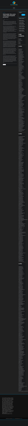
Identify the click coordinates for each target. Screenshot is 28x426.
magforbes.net (20, 69)
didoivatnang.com (21, 334)
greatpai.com (20, 321)
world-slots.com (20, 149)
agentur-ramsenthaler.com (22, 205)
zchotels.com (20, 364)
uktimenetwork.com (21, 267)
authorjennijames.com (21, 314)
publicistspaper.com (21, 378)
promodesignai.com (21, 377)
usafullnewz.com (20, 266)
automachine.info (21, 199)
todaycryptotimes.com (21, 368)
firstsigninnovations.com (21, 57)
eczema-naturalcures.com (22, 311)
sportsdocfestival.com (21, 259)
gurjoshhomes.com (21, 295)
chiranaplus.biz (20, 110)
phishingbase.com (21, 253)
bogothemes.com (21, 292)
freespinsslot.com (21, 167)
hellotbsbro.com (20, 182)
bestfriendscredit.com (21, 309)
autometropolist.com (21, 330)
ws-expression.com (21, 363)
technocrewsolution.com (21, 67)
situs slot (9, 401)
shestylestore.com (21, 260)
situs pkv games (20, 40)
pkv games (4, 64)
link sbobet (12, 399)
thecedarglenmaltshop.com (22, 136)
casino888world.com (21, 229)
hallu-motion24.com (21, 114)
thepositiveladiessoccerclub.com (22, 318)
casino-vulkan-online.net (21, 118)
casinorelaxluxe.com (21, 240)
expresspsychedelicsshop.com (22, 339)
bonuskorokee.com (21, 238)
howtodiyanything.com (21, 351)
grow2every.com (20, 345)
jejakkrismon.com (21, 85)
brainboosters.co (20, 274)
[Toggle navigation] (14, 8)
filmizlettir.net (20, 50)
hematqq (6, 409)
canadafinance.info (21, 105)
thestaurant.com (20, 234)
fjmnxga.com (20, 99)
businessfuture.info (21, 144)
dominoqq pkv (9, 409)
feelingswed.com (20, 341)
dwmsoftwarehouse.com (21, 336)
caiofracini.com (20, 184)
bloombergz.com (20, 75)
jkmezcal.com (20, 231)
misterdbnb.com (20, 230)
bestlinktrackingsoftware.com (22, 235)
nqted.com (20, 359)
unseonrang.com (20, 186)
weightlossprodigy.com (21, 162)
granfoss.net (20, 116)
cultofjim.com (20, 280)
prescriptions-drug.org (21, 66)
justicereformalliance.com (22, 289)
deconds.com (20, 389)
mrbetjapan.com (20, 91)
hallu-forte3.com (20, 113)
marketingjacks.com (21, 124)
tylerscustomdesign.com (21, 61)
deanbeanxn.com (21, 147)
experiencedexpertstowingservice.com (23, 219)
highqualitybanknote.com (21, 348)
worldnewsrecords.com (21, 216)
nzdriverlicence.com (21, 360)
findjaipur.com (20, 279)
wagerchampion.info (21, 201)
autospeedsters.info (21, 200)
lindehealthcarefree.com (21, 139)
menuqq (11, 408)
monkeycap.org (20, 70)
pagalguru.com (20, 361)
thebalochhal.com (21, 271)
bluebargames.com (21, 55)
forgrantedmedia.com (21, 59)
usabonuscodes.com (21, 369)
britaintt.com (20, 388)
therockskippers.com (21, 115)
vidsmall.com (20, 214)
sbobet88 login (4, 408)
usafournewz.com (21, 270)
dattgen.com (20, 333)
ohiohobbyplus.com (21, 291)
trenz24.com (20, 81)
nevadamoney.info (21, 106)
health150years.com (21, 65)
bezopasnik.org (20, 98)
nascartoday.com (21, 358)
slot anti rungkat (6, 401)
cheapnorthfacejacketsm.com (22, 294)
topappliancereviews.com (21, 125)
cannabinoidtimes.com (21, 169)
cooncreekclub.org (21, 52)
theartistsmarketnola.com (21, 109)
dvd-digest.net (20, 108)
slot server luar (8, 399)
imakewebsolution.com (21, 150)
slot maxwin (8, 400)
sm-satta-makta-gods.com (22, 370)
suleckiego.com (20, 131)
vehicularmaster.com (21, 272)
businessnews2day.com (21, 215)
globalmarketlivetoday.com (22, 343)
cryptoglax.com (20, 290)
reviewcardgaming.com (21, 218)
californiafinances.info (21, 104)
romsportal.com (20, 258)
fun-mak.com (20, 228)
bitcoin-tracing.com (21, 384)
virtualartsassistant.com (21, 224)
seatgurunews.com (21, 304)
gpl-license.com (20, 344)
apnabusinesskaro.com (21, 130)
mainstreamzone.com (21, 175)
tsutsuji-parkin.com (21, 316)
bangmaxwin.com (21, 101)
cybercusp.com (20, 387)
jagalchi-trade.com (21, 287)
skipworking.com (20, 82)
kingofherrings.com (21, 90)
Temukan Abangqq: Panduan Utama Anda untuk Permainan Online (22, 23)
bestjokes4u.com (20, 156)
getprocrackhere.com (21, 243)
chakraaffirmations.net (21, 155)
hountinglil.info (20, 154)
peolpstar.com (20, 60)
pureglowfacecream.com (21, 89)
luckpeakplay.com (21, 250)
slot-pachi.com (20, 166)
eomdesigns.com (20, 206)
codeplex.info (20, 306)
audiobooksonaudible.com (22, 382)
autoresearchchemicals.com (22, 129)
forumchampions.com (21, 54)
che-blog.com (20, 151)
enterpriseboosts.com (21, 76)
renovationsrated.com (21, 374)
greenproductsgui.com (21, 170)
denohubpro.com (21, 194)
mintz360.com (20, 160)
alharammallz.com (21, 326)
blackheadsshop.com (21, 220)
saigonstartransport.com (21, 100)
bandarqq (20, 43)
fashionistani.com (21, 340)
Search (20, 12)
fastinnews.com (20, 244)
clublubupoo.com (21, 236)
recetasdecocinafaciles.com (22, 319)
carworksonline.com (21, 62)
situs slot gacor (6, 411)
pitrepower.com (20, 119)
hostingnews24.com (21, 349)
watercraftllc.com (21, 323)
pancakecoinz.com (21, 152)
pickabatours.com (21, 142)
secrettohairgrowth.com (21, 96)
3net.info (20, 305)
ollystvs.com (20, 189)
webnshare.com (20, 177)
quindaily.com (20, 379)
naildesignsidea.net (21, 320)
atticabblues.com (21, 329)
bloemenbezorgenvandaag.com (22, 95)
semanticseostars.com (21, 174)
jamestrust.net (20, 80)
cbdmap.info (20, 146)
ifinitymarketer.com (21, 246)
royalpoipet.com (20, 233)
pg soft (5, 400)
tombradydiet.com (21, 296)
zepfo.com (20, 365)
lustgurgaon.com (20, 157)
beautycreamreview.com (21, 331)
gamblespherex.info (21, 204)
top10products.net (21, 141)
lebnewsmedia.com (21, 299)
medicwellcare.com (21, 213)
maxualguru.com (20, 164)
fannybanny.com (20, 245)
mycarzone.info (20, 209)
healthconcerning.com (21, 171)
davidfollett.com (20, 282)
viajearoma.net (20, 315)
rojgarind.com (20, 172)
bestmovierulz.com (21, 286)
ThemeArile (21, 418)
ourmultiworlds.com (21, 51)
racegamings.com (21, 254)
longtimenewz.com (21, 248)
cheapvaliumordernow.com (22, 226)
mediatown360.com (21, 120)
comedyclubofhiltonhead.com (22, 223)
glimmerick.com (20, 281)
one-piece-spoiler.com (21, 196)
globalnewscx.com (21, 190)
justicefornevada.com (21, 180)
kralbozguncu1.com (21, 353)
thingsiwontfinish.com (21, 261)
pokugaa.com (20, 256)
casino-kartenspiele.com (21, 77)
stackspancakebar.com (21, 111)
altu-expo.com (20, 313)
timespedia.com (20, 84)
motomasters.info (21, 208)
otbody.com (20, 79)
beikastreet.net (20, 49)
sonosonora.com (20, 300)
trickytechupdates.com (21, 126)
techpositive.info (20, 185)
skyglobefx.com (20, 203)
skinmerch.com (20, 284)
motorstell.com (20, 64)
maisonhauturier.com (21, 355)
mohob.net (20, 161)
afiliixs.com (20, 325)
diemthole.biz (20, 86)
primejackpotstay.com (21, 255)
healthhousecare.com (21, 346)
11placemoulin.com (21, 159)
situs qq (5, 405)
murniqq (3, 409)
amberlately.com (20, 275)
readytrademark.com (21, 373)
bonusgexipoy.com (21, 239)
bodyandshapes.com (21, 385)
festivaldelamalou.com (21, 56)
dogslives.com (20, 191)
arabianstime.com (21, 328)
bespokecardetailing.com (21, 308)
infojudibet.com (20, 145)
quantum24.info (20, 211)
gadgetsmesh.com (21, 179)
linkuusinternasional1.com (22, 301)
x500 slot (5, 399)
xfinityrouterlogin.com (21, 123)
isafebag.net (20, 74)
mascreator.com (20, 356)
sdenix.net (20, 71)
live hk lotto (20, 38)
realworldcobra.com (21, 198)
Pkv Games (4, 12)
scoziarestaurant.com (21, 375)
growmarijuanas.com (21, 176)
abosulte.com (20, 380)
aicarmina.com (20, 277)
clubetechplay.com (21, 241)
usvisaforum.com (21, 285)
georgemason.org (21, 137)
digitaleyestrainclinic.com (21, 121)
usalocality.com (20, 269)
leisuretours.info (20, 181)
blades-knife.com (21, 195)
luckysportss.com (21, 249)
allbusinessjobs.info (21, 140)
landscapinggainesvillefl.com (22, 354)
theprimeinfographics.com (22, 225)
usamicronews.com (21, 251)
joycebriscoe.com (21, 276)
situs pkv (5, 398)
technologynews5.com (21, 366)
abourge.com (20, 324)
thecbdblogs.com (21, 128)
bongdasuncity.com (21, 165)
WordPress (13, 418)
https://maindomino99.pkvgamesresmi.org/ (7, 413)
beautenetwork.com (21, 383)
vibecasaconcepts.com (21, 210)
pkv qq (3, 400)
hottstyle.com (20, 350)
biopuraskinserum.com (21, 103)
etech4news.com (20, 338)
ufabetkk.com (20, 87)
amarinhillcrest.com (21, 72)
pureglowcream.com (21, 94)
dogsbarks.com (20, 335)
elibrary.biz (20, 310)
